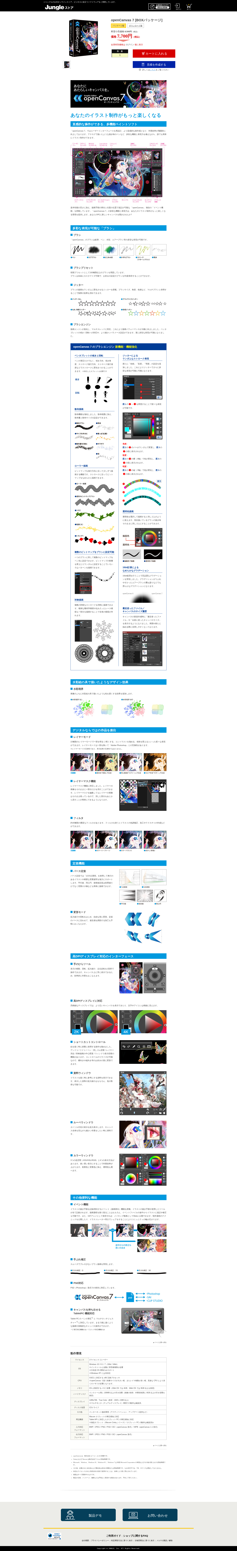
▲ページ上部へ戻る (160, 1342)
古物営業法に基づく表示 (144, 1540)
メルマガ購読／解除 (164, 1540)
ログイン (130, 44)
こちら (153, 70)
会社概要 (85, 1540)
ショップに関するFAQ (135, 1535)
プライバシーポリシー (100, 1540)
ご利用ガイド (113, 1535)
